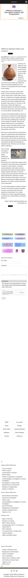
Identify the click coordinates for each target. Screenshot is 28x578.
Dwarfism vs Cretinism (8, 521)
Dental (6, 425)
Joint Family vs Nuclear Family (10, 560)
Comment (4, 265)
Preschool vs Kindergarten (9, 497)
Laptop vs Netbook (7, 533)
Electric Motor (6, 429)
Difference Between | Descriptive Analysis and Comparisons (14, 12)
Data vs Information (7, 505)
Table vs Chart (6, 500)
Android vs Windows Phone (9, 510)
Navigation (14, 1)
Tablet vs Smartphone (8, 553)
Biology (19, 425)
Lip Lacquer (19, 422)
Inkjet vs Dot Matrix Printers (9, 535)
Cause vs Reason (7, 468)
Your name (4, 260)
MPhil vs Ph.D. (6, 564)
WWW (6, 422)
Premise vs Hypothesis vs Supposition (12, 476)
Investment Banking (19, 429)
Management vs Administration (10, 508)
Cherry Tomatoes (19, 432)
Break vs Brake (6, 474)
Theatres (6, 436)
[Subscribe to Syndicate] (1, 566)
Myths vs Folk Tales (7, 519)
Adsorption (6, 432)
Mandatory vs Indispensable (9, 487)
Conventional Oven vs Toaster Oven (11, 531)
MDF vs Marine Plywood (8, 523)
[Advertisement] (14, 34)
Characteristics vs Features (9, 472)
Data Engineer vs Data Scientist (10, 482)
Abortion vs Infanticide (8, 489)
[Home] (14, 7)
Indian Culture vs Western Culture (11, 558)
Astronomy (19, 436)
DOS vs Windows (7, 529)
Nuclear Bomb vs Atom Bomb (10, 495)
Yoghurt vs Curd (6, 512)
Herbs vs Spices (6, 470)
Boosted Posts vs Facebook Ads (10, 484)
